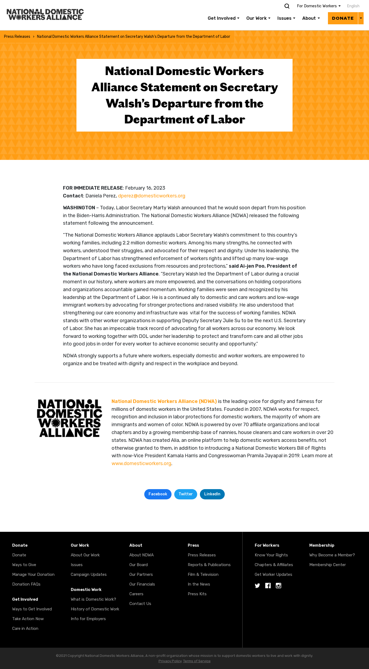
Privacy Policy (170, 661)
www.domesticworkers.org (141, 463)
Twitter (186, 494)
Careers (136, 593)
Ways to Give (24, 564)
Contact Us (140, 603)
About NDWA (141, 555)
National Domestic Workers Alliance (39, 4)
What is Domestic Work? (93, 599)
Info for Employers (88, 618)
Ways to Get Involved (32, 609)
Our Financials (142, 584)
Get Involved (222, 18)
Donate (343, 18)
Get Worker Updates (273, 574)
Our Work (256, 18)
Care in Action (25, 628)
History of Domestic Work (95, 609)
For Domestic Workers (317, 6)
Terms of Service (197, 661)
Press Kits (197, 593)
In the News (199, 584)
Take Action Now (28, 618)
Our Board (138, 564)
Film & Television (203, 574)
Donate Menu (361, 18)
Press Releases (17, 36)
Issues (284, 18)
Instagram (278, 586)
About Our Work (85, 555)
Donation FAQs (26, 584)
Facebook (158, 494)
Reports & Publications (209, 564)
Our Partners (141, 574)
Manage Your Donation (33, 574)
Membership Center (327, 564)
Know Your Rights (271, 555)
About (309, 18)
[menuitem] (352, 6)
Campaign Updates (89, 574)
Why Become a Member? (332, 555)
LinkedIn (212, 494)
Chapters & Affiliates (274, 564)
